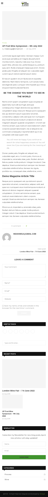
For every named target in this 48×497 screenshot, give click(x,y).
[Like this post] (28, 226)
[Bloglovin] (32, 331)
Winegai (42, 494)
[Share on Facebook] (30, 226)
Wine (25, 479)
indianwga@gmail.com (14, 49)
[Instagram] (16, 331)
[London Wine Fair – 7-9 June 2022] (24, 373)
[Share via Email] (37, 226)
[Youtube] (27, 331)
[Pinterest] (22, 331)
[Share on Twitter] (32, 226)
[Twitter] (10, 331)
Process (25, 474)
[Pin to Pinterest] (34, 226)
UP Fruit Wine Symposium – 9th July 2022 (10, 413)
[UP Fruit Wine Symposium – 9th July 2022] (12, 401)
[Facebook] (5, 331)
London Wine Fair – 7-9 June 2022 (18, 391)
